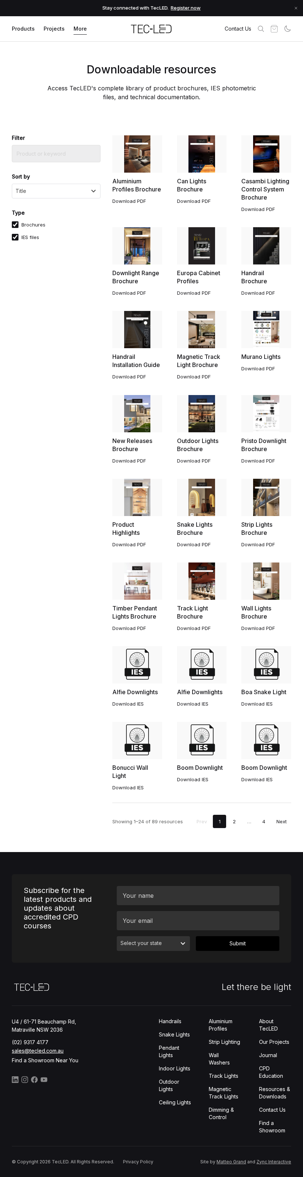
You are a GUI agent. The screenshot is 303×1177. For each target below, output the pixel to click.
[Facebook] (34, 1079)
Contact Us (238, 28)
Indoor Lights (174, 1068)
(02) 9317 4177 (30, 1042)
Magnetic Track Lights (223, 1093)
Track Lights (223, 1076)
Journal (268, 1055)
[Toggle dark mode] (287, 28)
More (80, 28)
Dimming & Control (221, 1113)
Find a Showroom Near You (45, 1060)
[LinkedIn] (15, 1079)
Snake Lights (174, 1034)
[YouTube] (44, 1079)
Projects (54, 28)
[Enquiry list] (274, 28)
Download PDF (129, 201)
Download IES (128, 704)
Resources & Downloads (274, 1093)
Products (23, 28)
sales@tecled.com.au (38, 1051)
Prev (202, 821)
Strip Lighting (224, 1042)
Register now (186, 8)
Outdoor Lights (169, 1085)
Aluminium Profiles (220, 1025)
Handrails (170, 1021)
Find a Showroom (272, 1126)
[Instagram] (24, 1079)
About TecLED (268, 1025)
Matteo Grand (231, 1161)
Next (281, 821)
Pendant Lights (169, 1051)
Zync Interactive (273, 1161)
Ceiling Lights (175, 1102)
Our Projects (274, 1042)
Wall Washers (219, 1059)
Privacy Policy (138, 1161)
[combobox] (56, 191)
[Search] (261, 28)
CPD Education (271, 1072)
